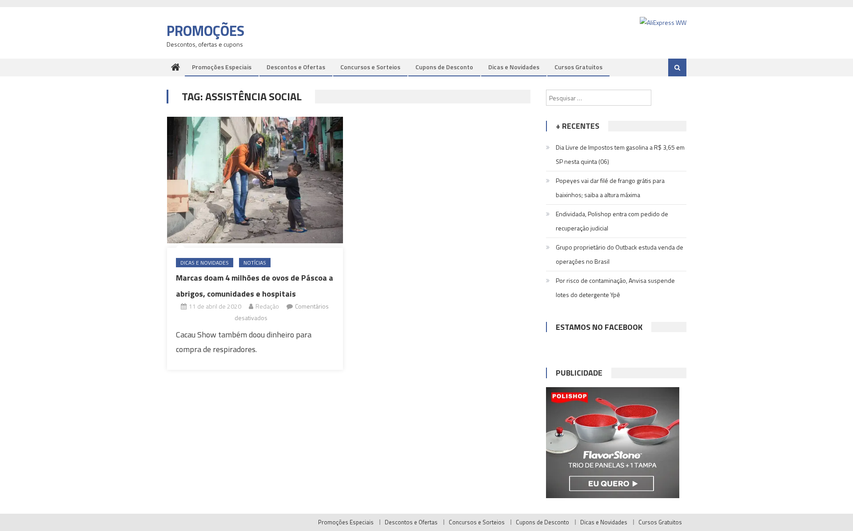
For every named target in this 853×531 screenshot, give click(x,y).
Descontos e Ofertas (296, 66)
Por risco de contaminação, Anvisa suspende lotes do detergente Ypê (615, 287)
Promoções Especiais (221, 66)
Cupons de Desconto (444, 66)
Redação (267, 306)
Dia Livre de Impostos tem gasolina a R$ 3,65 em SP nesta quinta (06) (620, 154)
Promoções (205, 30)
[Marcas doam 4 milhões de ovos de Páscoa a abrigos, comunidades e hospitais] (255, 180)
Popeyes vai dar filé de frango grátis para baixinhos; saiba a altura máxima (610, 187)
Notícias (254, 262)
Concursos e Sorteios (370, 66)
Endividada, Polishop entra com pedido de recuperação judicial (612, 221)
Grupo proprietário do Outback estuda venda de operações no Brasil (619, 254)
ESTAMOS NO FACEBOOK (599, 327)
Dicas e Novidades (513, 66)
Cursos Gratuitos (578, 66)
